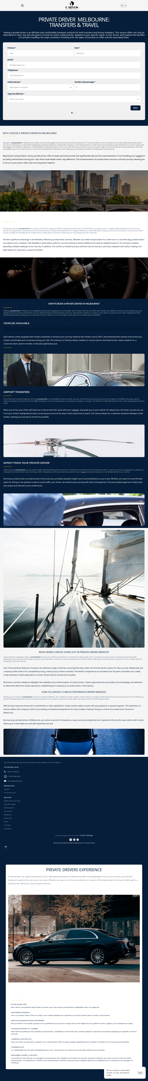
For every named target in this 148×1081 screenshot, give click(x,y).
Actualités (7, 828)
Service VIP (8, 818)
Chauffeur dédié (9, 804)
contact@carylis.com (15, 781)
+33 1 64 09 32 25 (13, 772)
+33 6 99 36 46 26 (14, 776)
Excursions (8, 811)
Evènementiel (9, 808)
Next (135, 108)
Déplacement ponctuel (12, 801)
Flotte (6, 822)
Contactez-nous (9, 792)
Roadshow (8, 815)
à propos (7, 825)
